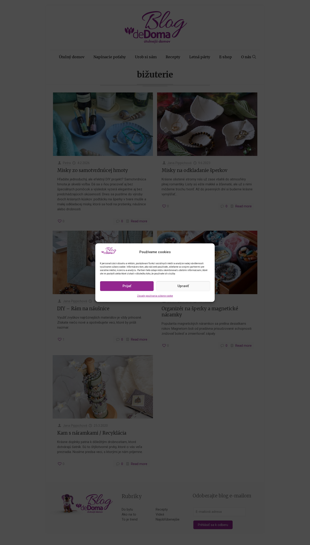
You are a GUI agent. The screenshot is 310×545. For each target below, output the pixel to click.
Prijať (127, 286)
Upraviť (183, 286)
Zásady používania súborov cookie (155, 296)
